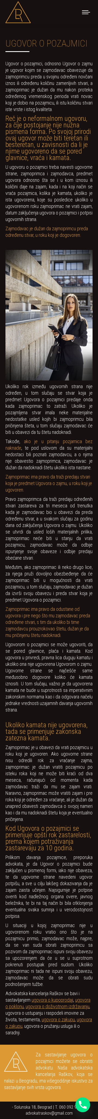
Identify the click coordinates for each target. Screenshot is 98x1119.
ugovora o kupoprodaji (52, 1000)
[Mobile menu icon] (86, 12)
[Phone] (82, 1104)
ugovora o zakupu (58, 1019)
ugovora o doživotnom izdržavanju (57, 1006)
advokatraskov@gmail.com (49, 1113)
